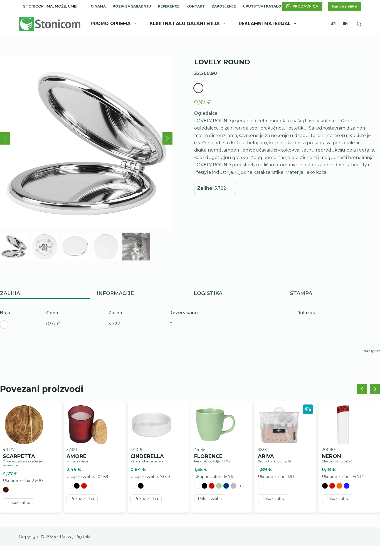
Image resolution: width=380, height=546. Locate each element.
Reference (168, 6)
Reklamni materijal (265, 23)
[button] (5, 138)
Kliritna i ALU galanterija (184, 23)
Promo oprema (110, 23)
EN (345, 23)
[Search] (359, 24)
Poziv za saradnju (132, 6)
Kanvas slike (344, 6)
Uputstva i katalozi (264, 6)
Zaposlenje (224, 6)
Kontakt (195, 6)
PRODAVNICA (305, 6)
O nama (98, 6)
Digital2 (82, 536)
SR (333, 23)
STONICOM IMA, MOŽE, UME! (50, 6)
